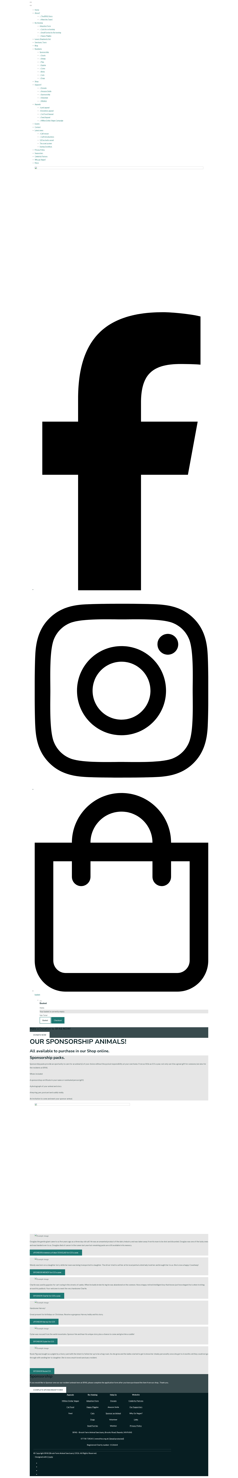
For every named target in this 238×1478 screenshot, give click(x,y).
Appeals (38, 104)
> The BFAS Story (46, 16)
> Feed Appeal (45, 117)
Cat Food (70, 1407)
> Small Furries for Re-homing (50, 33)
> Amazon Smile (45, 91)
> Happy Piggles (45, 36)
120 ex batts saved (47, 140)
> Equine (43, 65)
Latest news (39, 130)
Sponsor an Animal (113, 1413)
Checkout (58, 1020)
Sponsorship (44, 52)
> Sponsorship (45, 94)
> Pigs (42, 62)
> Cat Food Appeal (46, 114)
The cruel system (46, 143)
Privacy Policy (40, 150)
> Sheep (43, 59)
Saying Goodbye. (46, 147)
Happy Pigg (91, 1407)
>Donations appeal (47, 111)
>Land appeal (44, 107)
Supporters (39, 153)
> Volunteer (44, 98)
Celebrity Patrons (41, 156)
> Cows (42, 68)
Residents (38, 49)
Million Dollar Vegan (70, 1401)
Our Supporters (136, 1407)
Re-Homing (39, 23)
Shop (37, 81)
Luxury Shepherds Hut (43, 39)
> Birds (42, 72)
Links (136, 1419)
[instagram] (121, 789)
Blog (36, 46)
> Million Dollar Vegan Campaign (51, 121)
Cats (92, 1413)
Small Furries (92, 1426)
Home (37, 10)
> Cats (42, 75)
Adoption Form (45, 26)
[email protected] (117, 1439)
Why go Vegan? (40, 160)
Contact (38, 127)
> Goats (42, 55)
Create (50, 1457)
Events (37, 124)
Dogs (92, 1419)
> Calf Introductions (47, 137)
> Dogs (42, 78)
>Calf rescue (44, 134)
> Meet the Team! (46, 19)
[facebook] (121, 589)
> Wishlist (43, 101)
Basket (45, 1020)
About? (37, 13)
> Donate (43, 88)
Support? (38, 85)
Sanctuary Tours (41, 42)
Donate (113, 1401)
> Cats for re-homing (47, 29)
